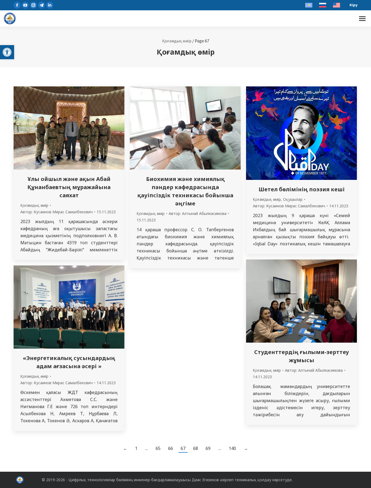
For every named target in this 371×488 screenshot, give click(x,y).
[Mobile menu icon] (362, 18)
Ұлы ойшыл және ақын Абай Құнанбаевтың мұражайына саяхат (69, 187)
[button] (7, 52)
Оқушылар (293, 199)
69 (208, 448)
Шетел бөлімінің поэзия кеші (302, 189)
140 (232, 448)
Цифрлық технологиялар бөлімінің (100, 479)
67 (183, 448)
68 (195, 448)
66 (170, 448)
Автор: (56, 211)
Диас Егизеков (205, 479)
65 (158, 448)
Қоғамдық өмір (176, 40)
